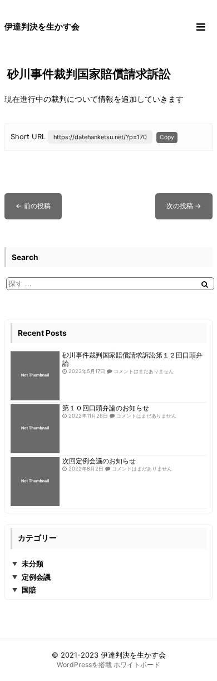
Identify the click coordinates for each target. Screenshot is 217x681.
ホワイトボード (137, 664)
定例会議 (36, 576)
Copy (167, 137)
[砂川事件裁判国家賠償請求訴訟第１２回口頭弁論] (35, 375)
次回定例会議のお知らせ (99, 461)
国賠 (29, 589)
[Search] (204, 284)
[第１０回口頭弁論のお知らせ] (35, 428)
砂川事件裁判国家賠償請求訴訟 (89, 74)
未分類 (32, 563)
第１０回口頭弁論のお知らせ (105, 408)
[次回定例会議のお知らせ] (35, 481)
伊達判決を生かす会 (133, 654)
